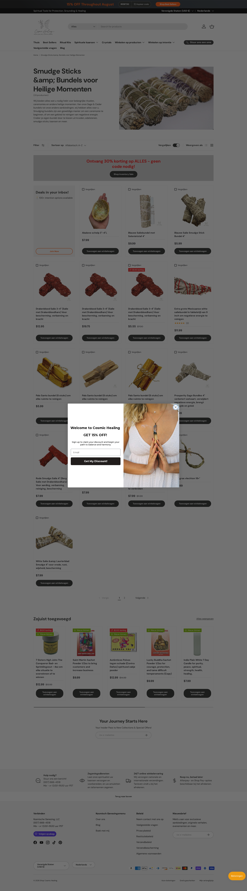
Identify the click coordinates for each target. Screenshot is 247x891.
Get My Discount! (95, 461)
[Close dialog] (175, 407)
